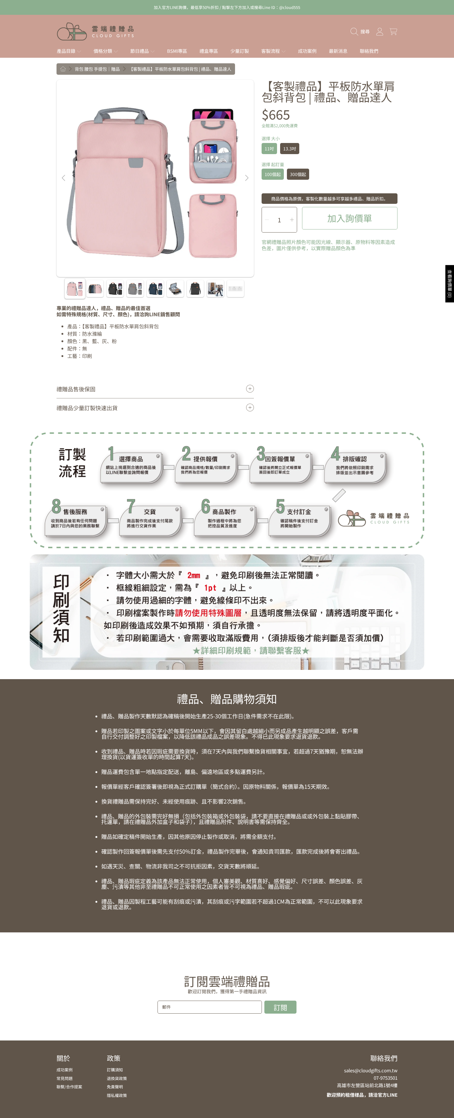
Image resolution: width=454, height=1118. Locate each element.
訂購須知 (115, 1070)
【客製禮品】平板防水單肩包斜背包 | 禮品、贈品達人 (180, 69)
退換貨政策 (117, 1078)
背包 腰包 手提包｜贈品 (97, 69)
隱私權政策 (117, 1095)
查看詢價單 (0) (450, 284)
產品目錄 (66, 51)
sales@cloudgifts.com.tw (370, 1070)
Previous (63, 178)
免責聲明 (115, 1087)
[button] (362, 31)
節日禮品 (140, 51)
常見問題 (65, 1078)
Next (246, 178)
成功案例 (65, 1070)
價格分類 (103, 51)
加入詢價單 (349, 218)
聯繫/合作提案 (69, 1087)
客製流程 (271, 51)
